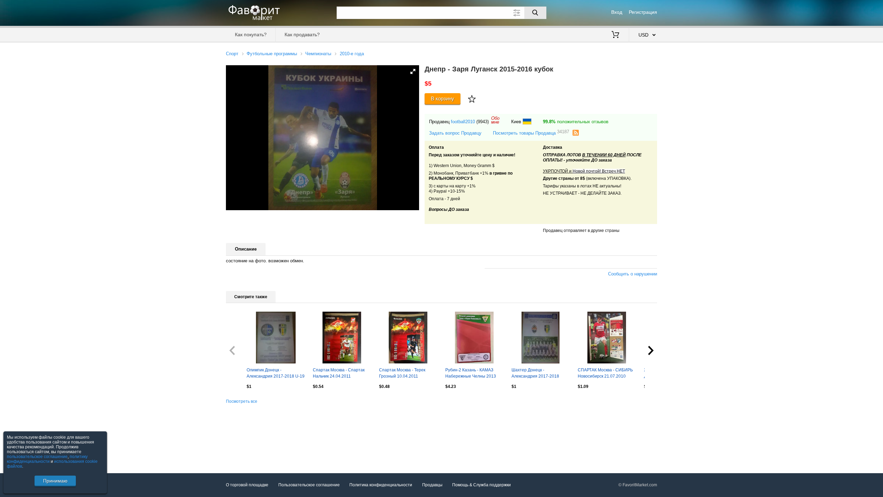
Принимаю (55, 481)
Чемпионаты (318, 53)
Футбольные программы (272, 53)
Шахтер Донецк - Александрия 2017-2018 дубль (535, 374)
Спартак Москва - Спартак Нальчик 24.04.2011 (339, 373)
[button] (412, 71)
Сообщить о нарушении (632, 273)
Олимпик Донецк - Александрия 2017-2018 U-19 (276, 373)
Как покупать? (251, 34)
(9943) (482, 121)
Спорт (232, 53)
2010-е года (352, 53)
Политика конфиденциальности (380, 485)
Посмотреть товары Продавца (531, 133)
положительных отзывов (575, 121)
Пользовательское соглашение (309, 485)
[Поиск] (535, 13)
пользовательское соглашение (37, 456)
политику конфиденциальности (47, 459)
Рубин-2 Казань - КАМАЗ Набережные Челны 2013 (470, 373)
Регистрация (643, 12)
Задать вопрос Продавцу (455, 133)
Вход (616, 12)
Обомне (495, 120)
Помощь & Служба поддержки (481, 485)
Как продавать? (302, 34)
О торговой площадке (247, 485)
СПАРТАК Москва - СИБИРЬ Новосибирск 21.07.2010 (605, 373)
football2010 (463, 121)
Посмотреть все (241, 401)
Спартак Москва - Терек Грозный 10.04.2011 (402, 373)
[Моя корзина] (615, 35)
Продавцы (432, 485)
